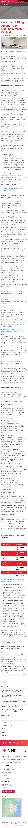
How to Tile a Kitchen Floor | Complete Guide (14, 187)
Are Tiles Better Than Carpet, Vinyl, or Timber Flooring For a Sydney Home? (12, 691)
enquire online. (15, 744)
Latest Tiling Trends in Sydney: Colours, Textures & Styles (12, 695)
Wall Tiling (4, 735)
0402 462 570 (6, 784)
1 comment (22, 35)
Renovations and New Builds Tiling (10, 774)
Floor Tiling (4, 777)
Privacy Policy (22, 825)
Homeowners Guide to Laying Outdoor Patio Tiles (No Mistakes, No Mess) (13, 705)
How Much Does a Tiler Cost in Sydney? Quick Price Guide (13, 580)
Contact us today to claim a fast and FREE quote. (13, 676)
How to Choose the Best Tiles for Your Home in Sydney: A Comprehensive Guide (13, 330)
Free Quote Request (8, 791)
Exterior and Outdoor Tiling (8, 769)
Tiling (17, 35)
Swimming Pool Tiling (7, 778)
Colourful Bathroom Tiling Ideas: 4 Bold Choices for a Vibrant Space (12, 710)
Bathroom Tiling (6, 722)
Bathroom (4, 719)
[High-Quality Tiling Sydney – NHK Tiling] (7, 4)
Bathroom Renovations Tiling (9, 771)
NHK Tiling (5, 35)
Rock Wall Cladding (7, 725)
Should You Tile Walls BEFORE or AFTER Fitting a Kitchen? (13, 189)
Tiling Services (5, 768)
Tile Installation (6, 729)
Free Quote (22, 1)
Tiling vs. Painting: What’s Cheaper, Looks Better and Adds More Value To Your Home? (13, 700)
